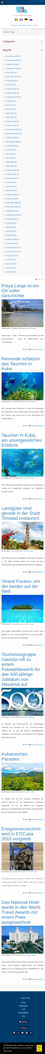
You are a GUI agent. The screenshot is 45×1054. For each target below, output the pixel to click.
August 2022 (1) (12, 81)
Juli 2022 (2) (11, 85)
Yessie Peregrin (31, 328)
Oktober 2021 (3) (12, 93)
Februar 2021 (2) (12, 121)
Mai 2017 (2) (11, 268)
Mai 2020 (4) (11, 158)
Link (23, 1016)
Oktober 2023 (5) (12, 64)
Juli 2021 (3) (11, 101)
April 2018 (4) (11, 231)
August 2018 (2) (12, 219)
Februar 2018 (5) (12, 239)
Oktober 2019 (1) (12, 174)
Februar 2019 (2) (12, 195)
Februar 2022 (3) (12, 89)
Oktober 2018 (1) (12, 211)
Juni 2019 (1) (11, 186)
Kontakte (14, 25)
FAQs (30, 25)
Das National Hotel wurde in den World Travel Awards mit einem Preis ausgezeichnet (21, 912)
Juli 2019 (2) (11, 182)
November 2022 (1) (13, 77)
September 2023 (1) (13, 68)
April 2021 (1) (11, 113)
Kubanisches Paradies (15, 757)
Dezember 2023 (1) (13, 56)
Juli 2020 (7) (11, 150)
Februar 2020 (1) (12, 170)
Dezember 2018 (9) (13, 203)
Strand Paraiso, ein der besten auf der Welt (21, 586)
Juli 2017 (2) (11, 260)
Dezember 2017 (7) (13, 247)
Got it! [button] (39, 1048)
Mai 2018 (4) (11, 227)
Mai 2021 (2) (11, 109)
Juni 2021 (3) (11, 105)
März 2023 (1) (11, 72)
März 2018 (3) (11, 235)
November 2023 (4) (13, 60)
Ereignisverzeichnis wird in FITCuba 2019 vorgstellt (21, 833)
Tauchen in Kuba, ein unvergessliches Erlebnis (22, 440)
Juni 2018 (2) (11, 223)
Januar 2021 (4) (12, 125)
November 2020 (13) (14, 133)
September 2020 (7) (13, 142)
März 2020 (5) (11, 166)
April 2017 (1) (11, 272)
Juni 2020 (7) (11, 154)
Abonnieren (22, 25)
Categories (9, 41)
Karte (23, 1002)
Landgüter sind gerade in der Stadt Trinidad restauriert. (21, 513)
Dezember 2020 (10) (14, 129)
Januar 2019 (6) (12, 199)
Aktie (27, 349)
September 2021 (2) (13, 97)
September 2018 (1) (13, 215)
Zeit (23, 1009)
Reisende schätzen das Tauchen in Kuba (21, 363)
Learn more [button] (7, 1051)
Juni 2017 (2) (11, 264)
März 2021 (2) (11, 117)
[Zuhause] (36, 279)
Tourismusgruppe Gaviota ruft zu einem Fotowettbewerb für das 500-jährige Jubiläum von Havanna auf (21, 669)
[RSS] (39, 279)
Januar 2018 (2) (12, 243)
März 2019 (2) (11, 190)
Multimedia (23, 1006)
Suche (35, 25)
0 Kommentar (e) (37, 349)
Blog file (7, 50)
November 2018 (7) (13, 207)
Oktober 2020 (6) (12, 138)
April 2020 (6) (11, 162)
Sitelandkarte (23, 1013)
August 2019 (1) (12, 178)
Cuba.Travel (25, 998)
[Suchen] (42, 279)
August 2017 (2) (12, 255)
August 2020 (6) (12, 146)
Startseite (6, 32)
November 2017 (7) (13, 252)
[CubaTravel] (22, 10)
